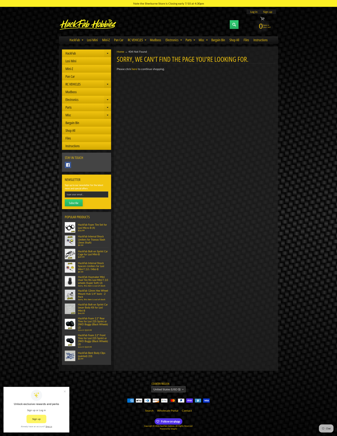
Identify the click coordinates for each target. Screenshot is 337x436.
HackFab (77, 41)
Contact (187, 410)
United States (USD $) (166, 389)
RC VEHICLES (137, 41)
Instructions (260, 40)
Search (149, 410)
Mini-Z (106, 40)
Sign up (267, 11)
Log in (253, 11)
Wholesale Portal (167, 410)
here (134, 69)
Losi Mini (92, 40)
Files (246, 40)
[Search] (234, 24)
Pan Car (118, 40)
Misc (204, 41)
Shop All (234, 40)
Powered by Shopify (168, 429)
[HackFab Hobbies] (88, 25)
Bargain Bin (218, 40)
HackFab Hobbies (167, 426)
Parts (191, 41)
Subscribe (73, 203)
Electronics (174, 41)
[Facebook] (68, 165)
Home (120, 51)
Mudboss (155, 40)
